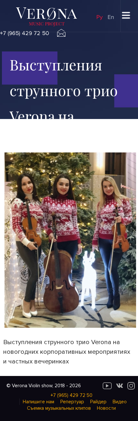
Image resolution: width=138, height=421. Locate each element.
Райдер (98, 402)
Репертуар (72, 402)
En (111, 17)
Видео (120, 402)
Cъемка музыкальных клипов (59, 408)
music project (47, 23)
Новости (106, 408)
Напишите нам (38, 402)
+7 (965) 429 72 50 (24, 33)
